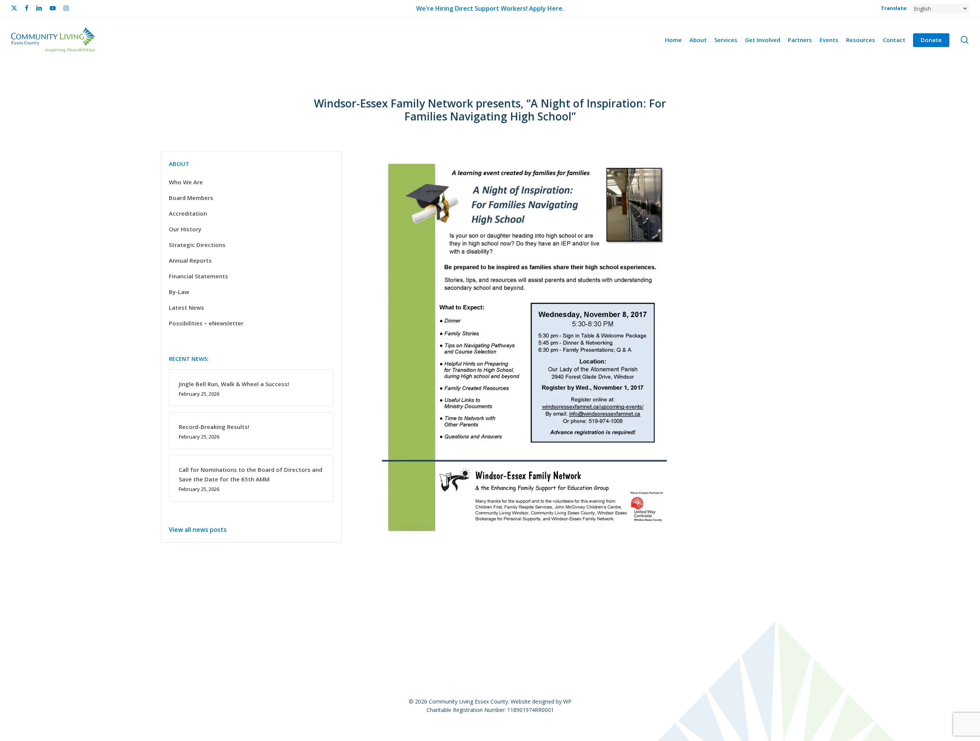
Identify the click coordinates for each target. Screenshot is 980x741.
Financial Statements (198, 276)
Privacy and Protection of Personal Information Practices (591, 613)
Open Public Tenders (356, 613)
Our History (185, 229)
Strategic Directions (197, 245)
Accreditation (188, 213)
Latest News (186, 307)
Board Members (191, 198)
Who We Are (186, 182)
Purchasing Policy (473, 613)
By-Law (179, 292)
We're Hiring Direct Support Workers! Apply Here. (490, 8)
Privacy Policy (417, 613)
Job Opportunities (202, 613)
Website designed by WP (541, 701)
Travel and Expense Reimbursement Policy (744, 613)
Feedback (301, 613)
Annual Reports (190, 260)
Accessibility (257, 613)
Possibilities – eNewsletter (206, 323)
